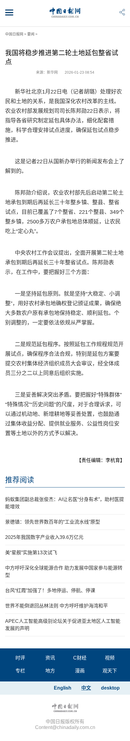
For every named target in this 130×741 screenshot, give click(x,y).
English (62, 687)
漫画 (80, 670)
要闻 (30, 34)
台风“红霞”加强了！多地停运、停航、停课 (50, 590)
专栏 (20, 670)
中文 (86, 687)
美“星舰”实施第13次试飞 (31, 552)
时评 (20, 657)
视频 (110, 657)
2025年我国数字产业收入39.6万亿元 (44, 537)
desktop (110, 687)
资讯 (50, 657)
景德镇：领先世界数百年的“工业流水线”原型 (52, 521)
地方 (50, 670)
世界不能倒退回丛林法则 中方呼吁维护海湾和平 (56, 605)
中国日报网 (14, 34)
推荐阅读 (19, 480)
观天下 (109, 670)
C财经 (79, 657)
